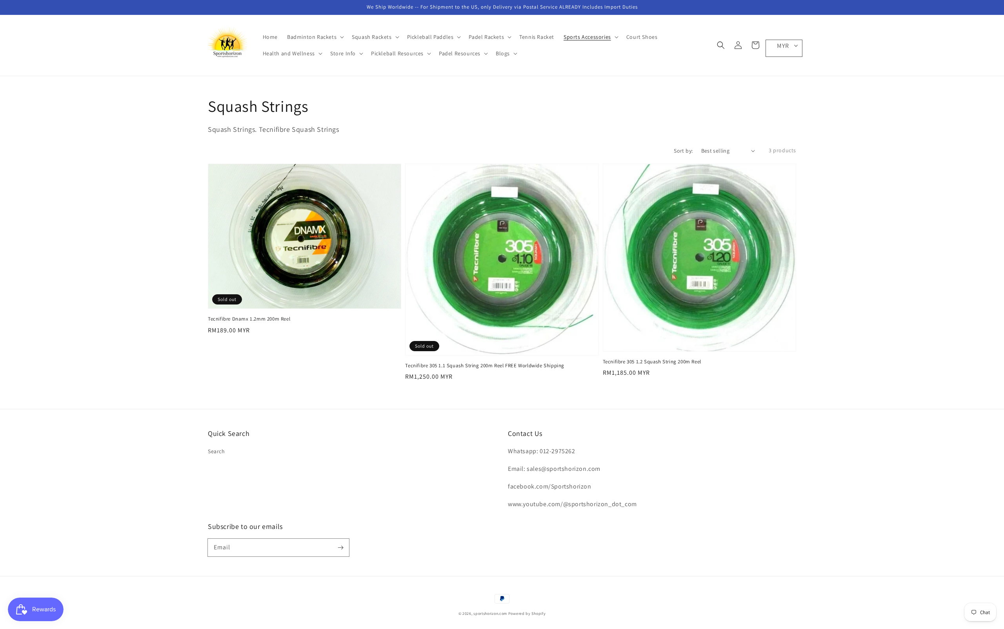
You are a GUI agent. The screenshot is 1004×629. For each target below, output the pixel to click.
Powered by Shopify (527, 613)
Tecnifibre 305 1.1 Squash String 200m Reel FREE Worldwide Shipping (484, 365)
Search (216, 451)
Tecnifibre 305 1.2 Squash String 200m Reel (652, 361)
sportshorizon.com (490, 613)
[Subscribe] (340, 547)
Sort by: (683, 150)
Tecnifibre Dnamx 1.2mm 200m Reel (249, 318)
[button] (720, 45)
